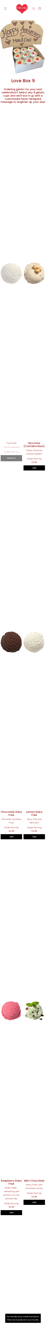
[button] (5, 9)
